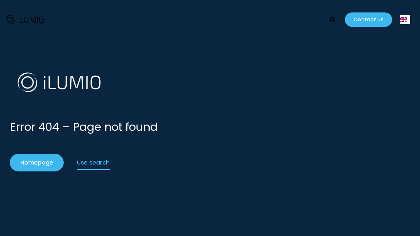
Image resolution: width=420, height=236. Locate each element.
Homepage (36, 162)
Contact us (368, 19)
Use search (93, 162)
